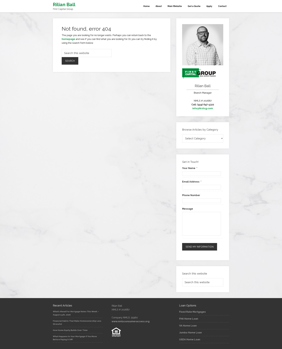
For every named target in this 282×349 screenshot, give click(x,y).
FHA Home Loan (188, 318)
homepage (68, 39)
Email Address (191, 181)
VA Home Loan (188, 325)
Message (187, 208)
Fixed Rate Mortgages (192, 311)
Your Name (189, 168)
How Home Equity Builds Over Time (70, 330)
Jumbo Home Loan (190, 332)
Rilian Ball (64, 4)
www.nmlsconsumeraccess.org (131, 321)
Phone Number (191, 195)
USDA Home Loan (189, 339)
